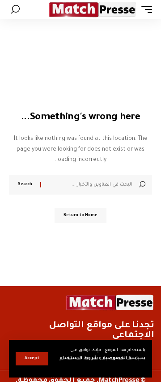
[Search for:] (90, 185)
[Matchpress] (92, 9)
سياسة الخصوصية (123, 358)
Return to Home (80, 215)
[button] (32, 358)
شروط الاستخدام (78, 358)
